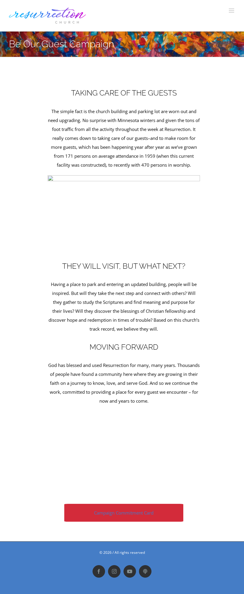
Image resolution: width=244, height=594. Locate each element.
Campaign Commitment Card (124, 513)
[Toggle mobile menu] (232, 10)
